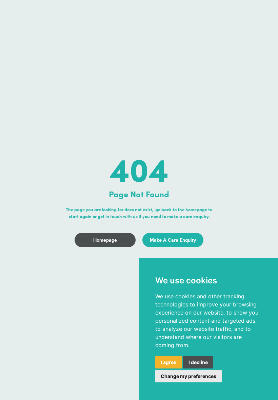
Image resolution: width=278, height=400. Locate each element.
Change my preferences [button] (188, 376)
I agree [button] (168, 362)
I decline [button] (198, 362)
